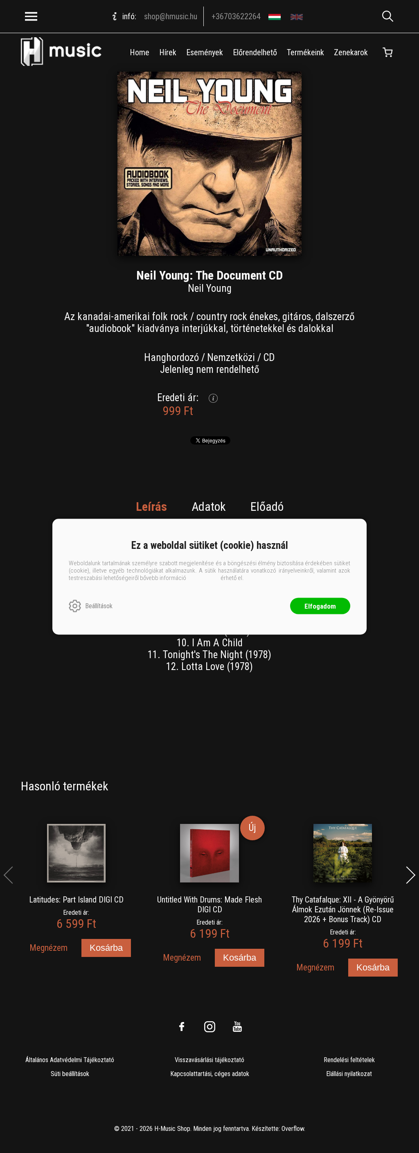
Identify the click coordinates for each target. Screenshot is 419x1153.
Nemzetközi (231, 357)
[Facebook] (182, 1027)
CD (269, 357)
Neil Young (210, 288)
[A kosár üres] (388, 52)
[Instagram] (209, 1027)
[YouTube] (237, 1027)
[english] (298, 16)
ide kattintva (203, 577)
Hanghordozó (171, 357)
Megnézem (48, 948)
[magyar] (275, 16)
